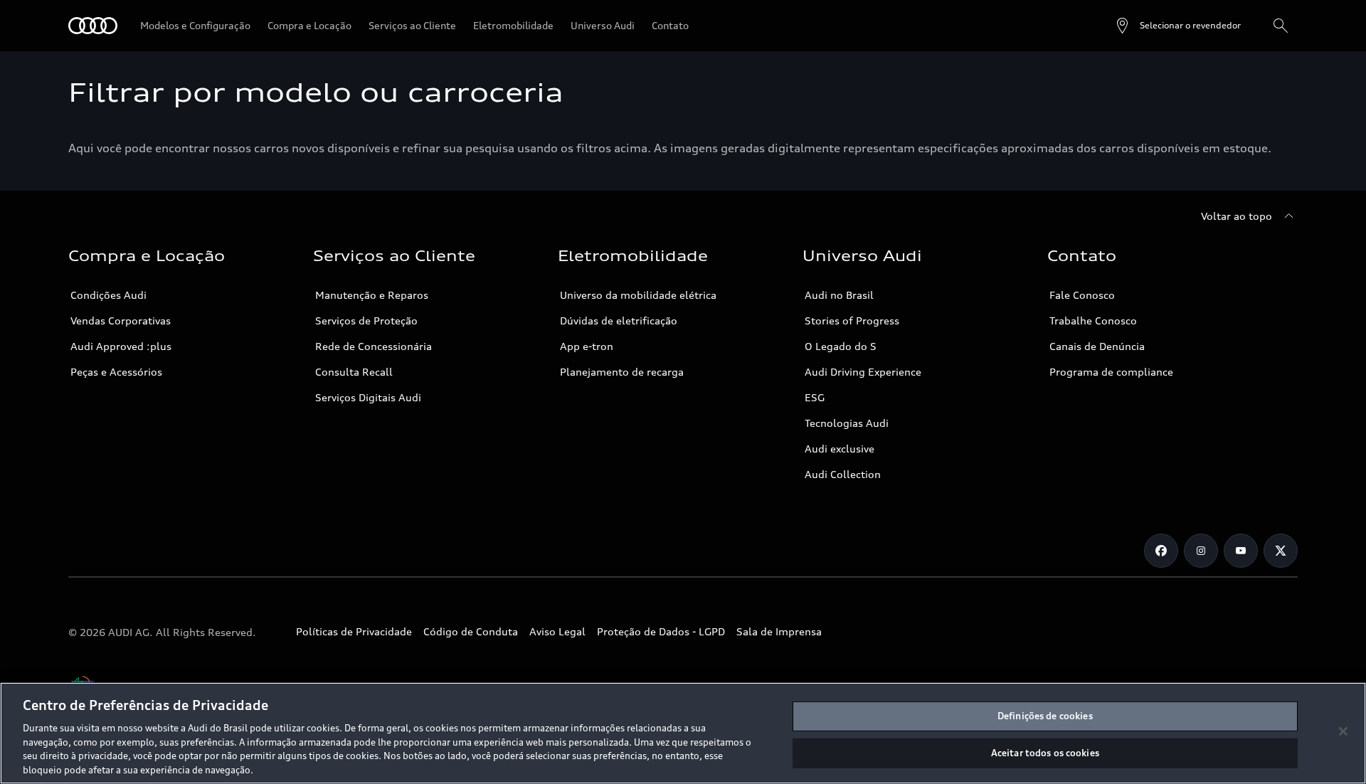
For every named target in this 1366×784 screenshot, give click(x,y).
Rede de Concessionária (373, 346)
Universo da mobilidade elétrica (638, 295)
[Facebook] (1161, 551)
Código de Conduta (470, 631)
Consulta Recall (354, 372)
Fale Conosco (1082, 295)
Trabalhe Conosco (1093, 320)
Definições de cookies (1045, 715)
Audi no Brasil (839, 295)
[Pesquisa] (1281, 26)
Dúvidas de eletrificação (618, 320)
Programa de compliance (1111, 372)
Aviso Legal (557, 631)
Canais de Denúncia (1097, 346)
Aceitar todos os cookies (1045, 752)
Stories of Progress (852, 320)
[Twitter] (1281, 551)
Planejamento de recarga (622, 372)
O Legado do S (841, 346)
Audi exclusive (839, 449)
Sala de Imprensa (779, 631)
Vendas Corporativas (120, 320)
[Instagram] (1201, 551)
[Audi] (92, 25)
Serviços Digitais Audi (368, 397)
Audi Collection (843, 474)
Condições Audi (108, 295)
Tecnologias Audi (847, 423)
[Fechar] (1343, 731)
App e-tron (586, 346)
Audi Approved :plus (120, 346)
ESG (815, 397)
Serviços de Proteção (366, 320)
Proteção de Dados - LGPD (661, 631)
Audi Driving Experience (863, 372)
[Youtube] (1241, 551)
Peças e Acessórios (116, 372)
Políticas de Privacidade (354, 631)
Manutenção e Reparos (371, 295)
